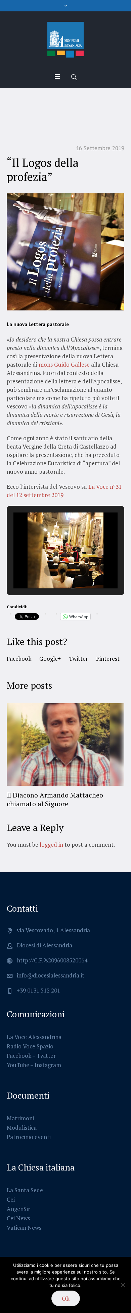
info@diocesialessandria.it (50, 966)
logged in (51, 836)
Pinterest (108, 658)
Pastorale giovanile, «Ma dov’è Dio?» (65, 795)
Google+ (50, 658)
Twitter (78, 658)
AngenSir (18, 1200)
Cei (11, 1191)
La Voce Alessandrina (34, 1028)
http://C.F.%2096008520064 (52, 951)
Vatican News (24, 1219)
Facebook (19, 658)
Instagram (48, 1056)
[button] (50, 570)
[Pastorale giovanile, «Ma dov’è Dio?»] (69, 744)
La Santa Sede (25, 1181)
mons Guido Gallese (64, 364)
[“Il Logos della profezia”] (65, 251)
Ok (66, 1298)
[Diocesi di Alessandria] (65, 40)
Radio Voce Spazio (30, 1037)
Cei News (18, 1209)
